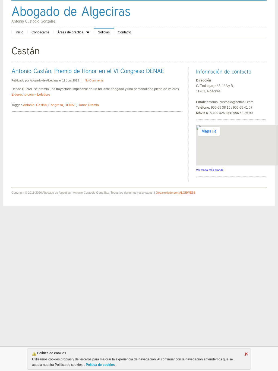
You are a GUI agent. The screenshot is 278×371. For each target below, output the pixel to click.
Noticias (104, 32)
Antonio (28, 105)
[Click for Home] (71, 11)
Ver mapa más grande (210, 169)
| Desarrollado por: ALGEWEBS (174, 192)
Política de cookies (100, 365)
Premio (93, 105)
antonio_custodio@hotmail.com (230, 102)
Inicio (19, 32)
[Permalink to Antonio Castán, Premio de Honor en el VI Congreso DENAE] (87, 70)
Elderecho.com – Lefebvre (30, 94)
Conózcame (40, 32)
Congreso (55, 105)
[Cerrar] (246, 354)
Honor (82, 105)
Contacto (124, 32)
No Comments (94, 80)
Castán (41, 105)
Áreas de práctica (70, 32)
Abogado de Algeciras (44, 80)
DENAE (70, 105)
